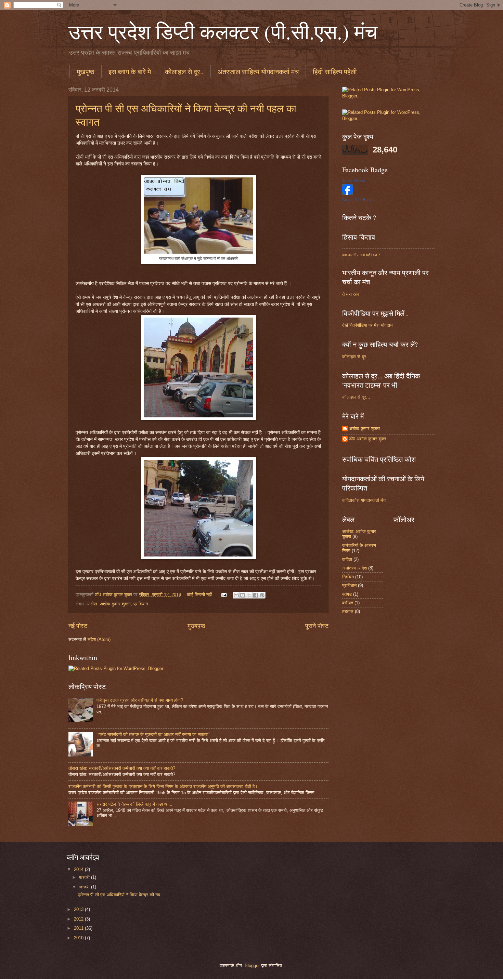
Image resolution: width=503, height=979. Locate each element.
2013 (79, 909)
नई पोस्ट (77, 625)
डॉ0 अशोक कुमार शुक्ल (367, 438)
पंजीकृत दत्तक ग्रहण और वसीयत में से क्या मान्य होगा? (139, 700)
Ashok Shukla (353, 181)
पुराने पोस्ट (316, 625)
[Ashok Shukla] (347, 193)
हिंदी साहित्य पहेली (335, 71)
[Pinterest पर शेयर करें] (262, 595)
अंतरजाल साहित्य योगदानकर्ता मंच (258, 71)
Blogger (252, 965)
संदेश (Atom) (99, 639)
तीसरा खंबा (351, 294)
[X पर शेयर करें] (249, 595)
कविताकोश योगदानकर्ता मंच (364, 500)
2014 (79, 869)
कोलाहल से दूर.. (184, 71)
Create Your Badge (358, 200)
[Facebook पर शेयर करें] (255, 595)
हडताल (347, 611)
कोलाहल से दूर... (356, 397)
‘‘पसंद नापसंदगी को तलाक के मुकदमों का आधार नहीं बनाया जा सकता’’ (153, 734)
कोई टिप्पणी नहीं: (201, 594)
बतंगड (347, 594)
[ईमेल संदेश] (224, 594)
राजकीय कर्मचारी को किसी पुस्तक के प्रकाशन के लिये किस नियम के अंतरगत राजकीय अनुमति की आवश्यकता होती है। (163, 786)
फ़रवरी (85, 877)
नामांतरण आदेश (354, 568)
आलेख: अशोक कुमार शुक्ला (109, 603)
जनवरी (85, 886)
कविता (347, 559)
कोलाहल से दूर (354, 356)
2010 (79, 937)
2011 (79, 928)
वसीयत (347, 602)
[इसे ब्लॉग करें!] (242, 595)
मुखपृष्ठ (85, 71)
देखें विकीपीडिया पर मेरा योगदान (367, 325)
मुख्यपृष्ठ (196, 625)
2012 (79, 919)
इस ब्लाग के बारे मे (129, 71)
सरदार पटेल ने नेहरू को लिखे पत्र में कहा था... (134, 804)
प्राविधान (140, 603)
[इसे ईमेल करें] (236, 595)
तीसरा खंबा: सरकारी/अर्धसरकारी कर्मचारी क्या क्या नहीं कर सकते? (121, 768)
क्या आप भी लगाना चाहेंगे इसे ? (361, 255)
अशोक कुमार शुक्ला (364, 428)
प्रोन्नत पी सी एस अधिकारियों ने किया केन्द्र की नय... (121, 894)
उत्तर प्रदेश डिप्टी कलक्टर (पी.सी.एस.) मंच (222, 31)
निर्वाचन (348, 576)
